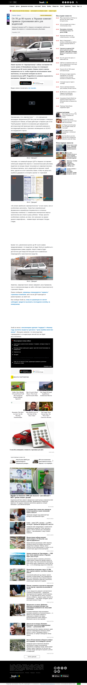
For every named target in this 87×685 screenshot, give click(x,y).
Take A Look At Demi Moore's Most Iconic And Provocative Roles (32, 394)
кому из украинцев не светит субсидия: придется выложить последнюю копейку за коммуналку (30, 302)
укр (11, 2)
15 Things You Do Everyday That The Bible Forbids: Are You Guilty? (69, 126)
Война (49, 6)
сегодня (16, 354)
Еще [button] (78, 6)
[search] (76, 2)
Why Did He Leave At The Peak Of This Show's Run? (32, 414)
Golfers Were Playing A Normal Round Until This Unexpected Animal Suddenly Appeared (18, 396)
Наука (74, 6)
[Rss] (68, 2)
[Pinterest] (73, 2)
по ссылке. (32, 88)
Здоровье (68, 6)
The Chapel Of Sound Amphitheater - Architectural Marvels (46, 394)
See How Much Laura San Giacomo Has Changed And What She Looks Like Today (69, 137)
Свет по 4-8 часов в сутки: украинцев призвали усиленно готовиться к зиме (30, 362)
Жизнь (44, 6)
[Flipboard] (70, 2)
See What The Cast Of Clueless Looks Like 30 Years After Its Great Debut (69, 121)
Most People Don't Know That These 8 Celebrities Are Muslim (69, 115)
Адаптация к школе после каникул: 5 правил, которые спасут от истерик (32, 344)
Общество (55, 6)
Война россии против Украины (21, 11)
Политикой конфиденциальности (47, 683)
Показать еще (48, 366)
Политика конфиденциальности (17, 672)
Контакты (38, 672)
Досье (18, 6)
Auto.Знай (38, 6)
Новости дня (52, 11)
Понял (78, 683)
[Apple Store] (56, 675)
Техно (61, 6)
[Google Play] (64, 675)
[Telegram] (63, 2)
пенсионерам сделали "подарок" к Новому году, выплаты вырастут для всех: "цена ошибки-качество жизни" (32, 330)
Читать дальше (32, 656)
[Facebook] (8, 15)
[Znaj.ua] (43, 2)
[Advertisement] (32, 233)
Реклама (27, 672)
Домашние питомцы (27, 6)
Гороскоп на (17, 352)
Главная (12, 6)
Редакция (33, 672)
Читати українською (46, 15)
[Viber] (65, 2)
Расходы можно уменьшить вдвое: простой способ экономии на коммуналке (32, 348)
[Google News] (65, 668)
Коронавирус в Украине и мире (39, 11)
